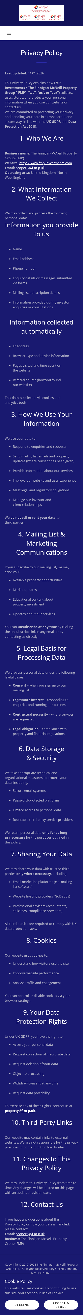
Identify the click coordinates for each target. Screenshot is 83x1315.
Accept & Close (61, 1305)
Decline (22, 1305)
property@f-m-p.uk (30, 168)
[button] (9, 33)
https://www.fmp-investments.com (45, 163)
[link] (41, 13)
